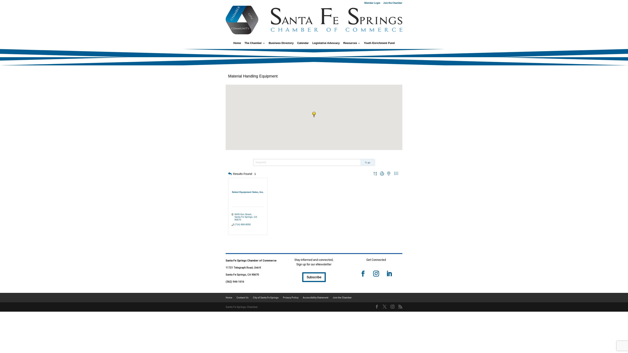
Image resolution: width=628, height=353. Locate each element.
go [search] (369, 162)
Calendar (303, 43)
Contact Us (242, 297)
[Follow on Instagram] (376, 273)
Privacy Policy (290, 297)
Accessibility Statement (315, 297)
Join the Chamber (392, 3)
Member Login (372, 3)
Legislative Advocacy (326, 43)
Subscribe (314, 277)
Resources (350, 43)
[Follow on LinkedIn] (389, 273)
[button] (314, 114)
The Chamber (253, 43)
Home (237, 43)
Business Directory (281, 43)
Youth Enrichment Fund (379, 43)
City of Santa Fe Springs (266, 297)
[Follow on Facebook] (363, 273)
